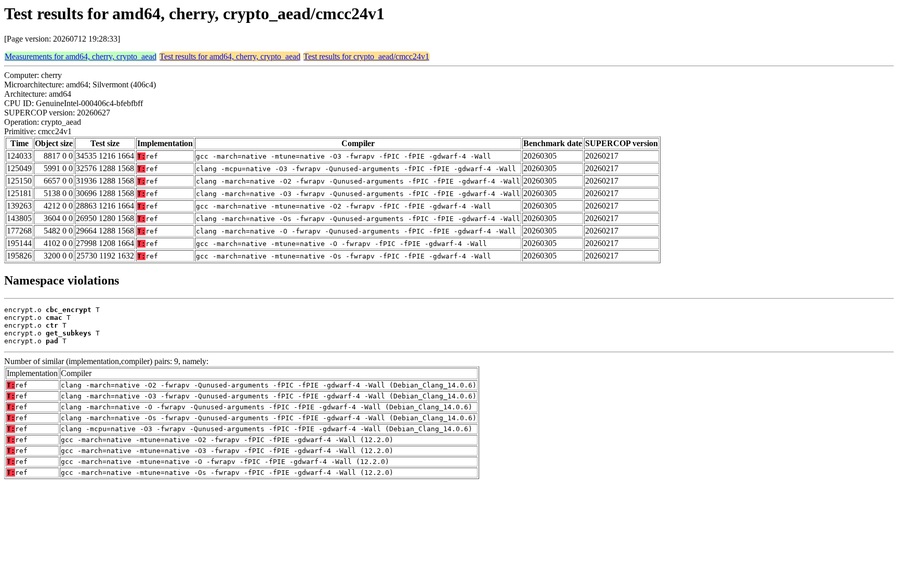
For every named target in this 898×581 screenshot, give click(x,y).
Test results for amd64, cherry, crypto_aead (230, 56)
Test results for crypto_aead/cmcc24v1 (366, 56)
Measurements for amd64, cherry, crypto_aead (80, 56)
